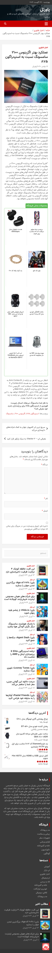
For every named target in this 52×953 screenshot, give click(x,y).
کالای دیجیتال (41, 892)
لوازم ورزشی (45, 842)
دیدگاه (44, 464)
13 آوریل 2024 (29, 575)
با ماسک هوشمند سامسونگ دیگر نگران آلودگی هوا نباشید (21, 625)
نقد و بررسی (45, 881)
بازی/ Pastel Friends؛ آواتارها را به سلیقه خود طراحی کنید (20, 697)
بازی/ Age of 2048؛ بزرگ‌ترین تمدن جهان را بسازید (20, 584)
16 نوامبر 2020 (42, 66)
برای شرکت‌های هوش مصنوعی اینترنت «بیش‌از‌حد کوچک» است (19, 598)
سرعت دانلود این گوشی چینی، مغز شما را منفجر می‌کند (20, 683)
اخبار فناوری (43, 47)
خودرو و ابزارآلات (40, 889)
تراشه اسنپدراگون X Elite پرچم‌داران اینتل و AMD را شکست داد (22, 654)
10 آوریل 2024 (29, 602)
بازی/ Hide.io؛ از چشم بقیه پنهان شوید (21, 611)
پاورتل (45, 9)
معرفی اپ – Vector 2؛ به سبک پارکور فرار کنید (26, 438)
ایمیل (45, 510)
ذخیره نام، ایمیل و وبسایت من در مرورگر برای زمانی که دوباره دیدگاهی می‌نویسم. (27, 528)
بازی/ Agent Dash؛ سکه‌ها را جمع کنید (21, 639)
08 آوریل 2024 (29, 660)
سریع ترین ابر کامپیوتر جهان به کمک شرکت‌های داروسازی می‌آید (25, 429)
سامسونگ (10, 414)
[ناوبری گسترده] (46, 24)
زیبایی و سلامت (43, 834)
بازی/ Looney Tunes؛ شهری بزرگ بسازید (21, 669)
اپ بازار (32, 580)
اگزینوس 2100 (20, 414)
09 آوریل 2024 (29, 630)
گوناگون (47, 854)
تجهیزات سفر (44, 838)
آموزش (47, 866)
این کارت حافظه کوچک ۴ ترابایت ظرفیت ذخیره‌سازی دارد (20, 570)
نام (46, 498)
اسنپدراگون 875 (32, 414)
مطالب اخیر (41, 904)
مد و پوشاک (45, 830)
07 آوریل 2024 (29, 688)
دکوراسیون (45, 850)
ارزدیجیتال (45, 878)
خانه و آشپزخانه (43, 846)
